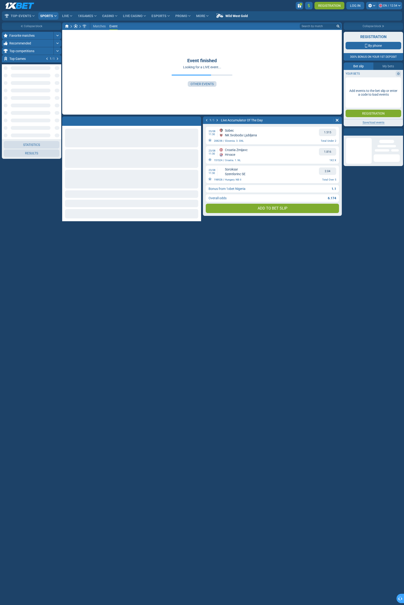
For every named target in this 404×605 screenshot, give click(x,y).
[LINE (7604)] (67, 26)
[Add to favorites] (57, 66)
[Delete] (337, 120)
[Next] (57, 59)
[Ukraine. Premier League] (84, 26)
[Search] (338, 26)
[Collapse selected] (52, 114)
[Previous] (47, 59)
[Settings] (371, 5)
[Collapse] (57, 129)
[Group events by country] (57, 114)
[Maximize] (57, 35)
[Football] (76, 26)
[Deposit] (309, 5)
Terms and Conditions (375, 139)
